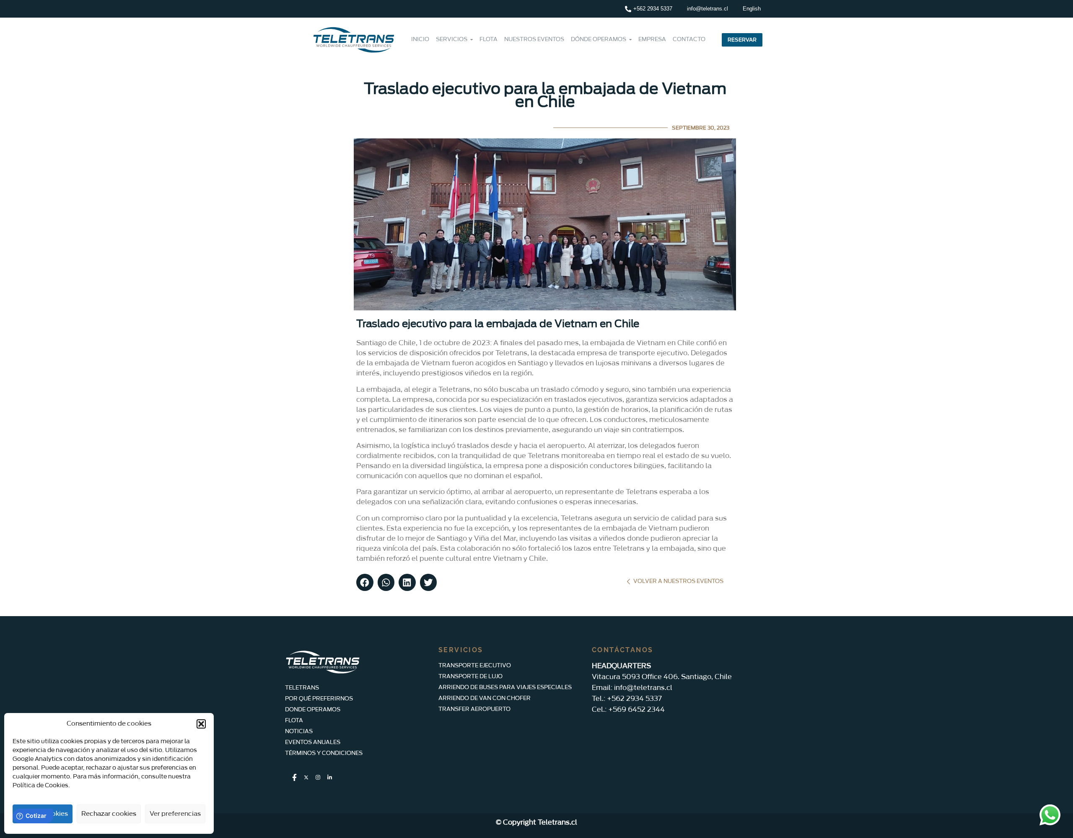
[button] (201, 724)
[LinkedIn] (329, 778)
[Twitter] (306, 778)
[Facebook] (294, 778)
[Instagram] (318, 778)
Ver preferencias (175, 814)
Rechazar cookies (108, 814)
